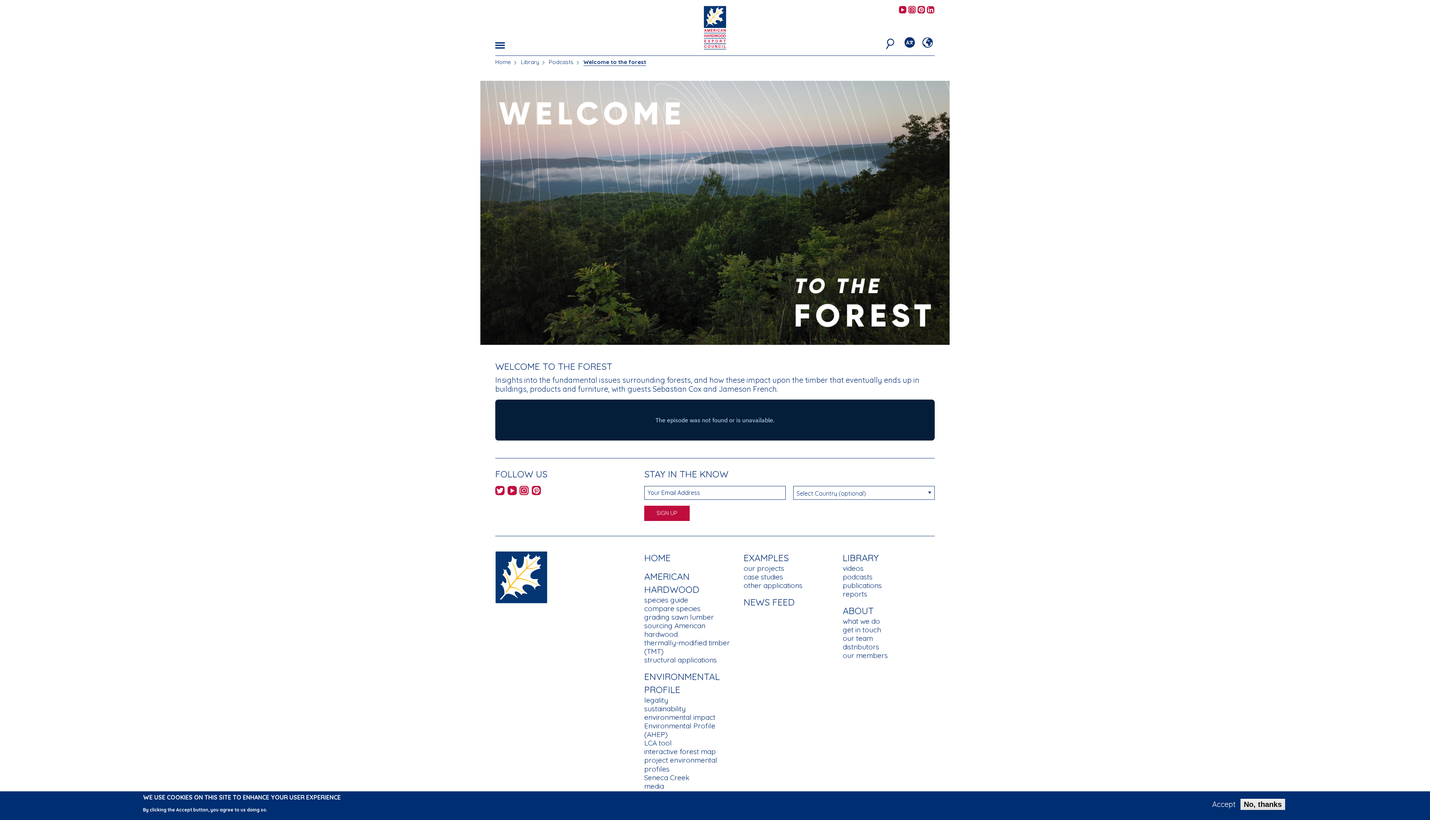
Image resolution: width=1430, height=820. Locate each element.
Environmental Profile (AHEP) (679, 730)
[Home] (521, 576)
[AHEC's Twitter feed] (500, 491)
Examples (766, 557)
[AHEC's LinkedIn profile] (930, 10)
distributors (861, 646)
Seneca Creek (666, 777)
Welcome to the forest (615, 62)
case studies (763, 576)
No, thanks (1263, 804)
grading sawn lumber (679, 617)
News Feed (769, 602)
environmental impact (679, 717)
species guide (666, 599)
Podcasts (561, 62)
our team (858, 638)
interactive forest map (680, 751)
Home (503, 62)
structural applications (680, 659)
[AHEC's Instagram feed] (912, 10)
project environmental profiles (680, 764)
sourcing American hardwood (674, 630)
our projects (764, 568)
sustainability (665, 708)
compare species (672, 608)
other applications (773, 585)
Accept (1224, 804)
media (654, 786)
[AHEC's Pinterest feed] (921, 10)
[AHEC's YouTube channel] (902, 10)
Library (530, 62)
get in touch (862, 629)
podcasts (858, 576)
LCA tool (658, 742)
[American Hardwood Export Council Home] (715, 27)
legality (656, 700)
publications (862, 585)
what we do (861, 621)
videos (853, 568)
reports (855, 593)
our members (865, 655)
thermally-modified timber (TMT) (687, 647)
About (858, 610)
